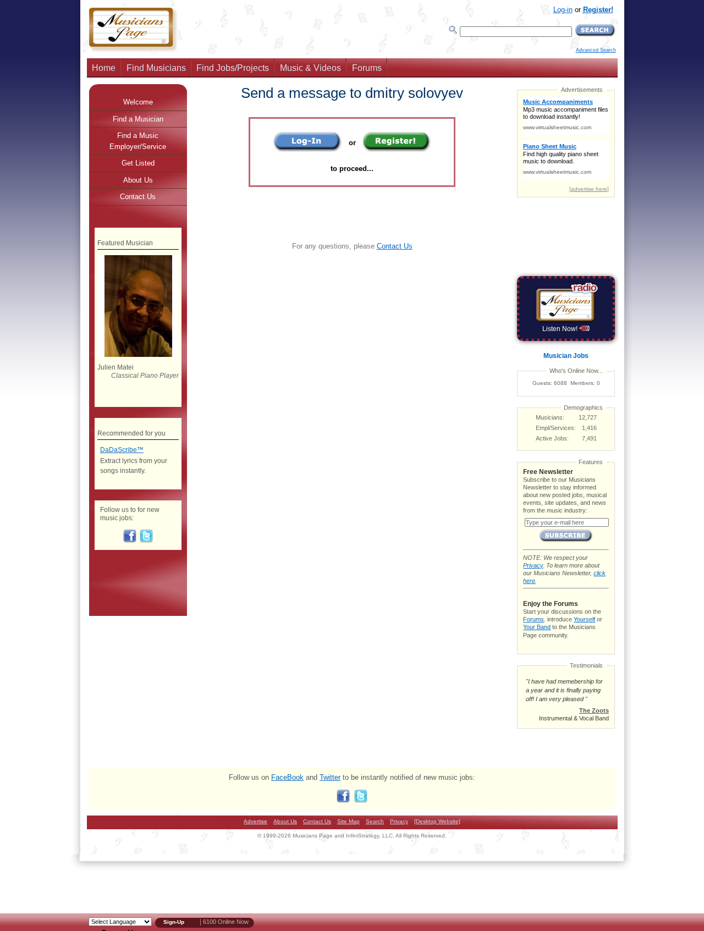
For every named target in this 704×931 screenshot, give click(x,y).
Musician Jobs (565, 356)
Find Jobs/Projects (232, 68)
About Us (138, 180)
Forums (367, 68)
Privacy (533, 565)
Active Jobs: (552, 438)
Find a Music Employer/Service (137, 141)
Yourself (584, 619)
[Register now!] (396, 150)
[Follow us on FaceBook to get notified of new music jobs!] (129, 540)
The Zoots (594, 710)
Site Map (348, 821)
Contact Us (395, 246)
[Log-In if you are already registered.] (307, 150)
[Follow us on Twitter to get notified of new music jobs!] (146, 540)
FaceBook (287, 777)
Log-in (563, 9)
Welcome (138, 102)
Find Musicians (156, 68)
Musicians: (550, 417)
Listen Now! (560, 329)
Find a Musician (138, 119)
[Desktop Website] (437, 821)
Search (375, 821)
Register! (598, 9)
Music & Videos (310, 68)
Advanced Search (596, 50)
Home (104, 68)
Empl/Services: (556, 428)
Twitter (330, 777)
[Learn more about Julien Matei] (138, 355)
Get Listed (138, 163)
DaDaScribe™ (122, 450)
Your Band (537, 627)
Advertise (255, 821)
